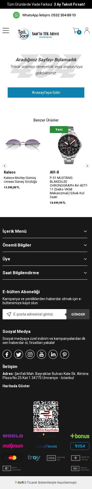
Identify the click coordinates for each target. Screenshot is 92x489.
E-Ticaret (31, 482)
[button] (5, 166)
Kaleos (10, 172)
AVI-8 (54, 172)
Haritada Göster (16, 386)
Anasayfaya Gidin (46, 92)
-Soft (20, 482)
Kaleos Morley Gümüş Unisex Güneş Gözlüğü (20, 180)
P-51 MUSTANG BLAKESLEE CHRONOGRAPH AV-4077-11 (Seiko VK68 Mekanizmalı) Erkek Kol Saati (69, 187)
